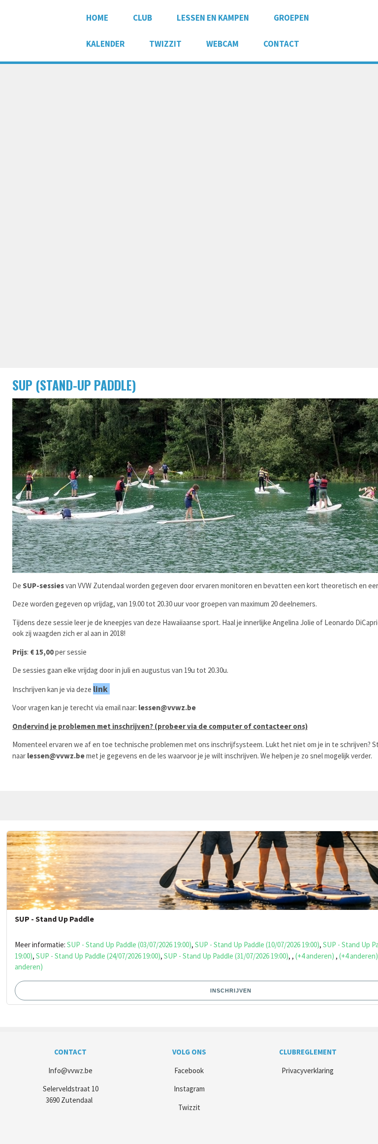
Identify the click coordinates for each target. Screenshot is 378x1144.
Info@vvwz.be (70, 1070)
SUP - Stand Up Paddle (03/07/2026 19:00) (129, 944)
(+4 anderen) (314, 956)
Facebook (189, 1070)
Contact (281, 43)
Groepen (291, 17)
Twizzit (165, 43)
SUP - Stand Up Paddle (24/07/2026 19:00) (98, 956)
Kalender (105, 43)
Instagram (189, 1088)
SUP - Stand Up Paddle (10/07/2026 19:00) (257, 944)
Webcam (222, 43)
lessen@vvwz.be (167, 707)
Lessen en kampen (213, 17)
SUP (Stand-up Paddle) (74, 385)
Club (142, 17)
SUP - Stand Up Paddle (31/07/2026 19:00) (226, 956)
